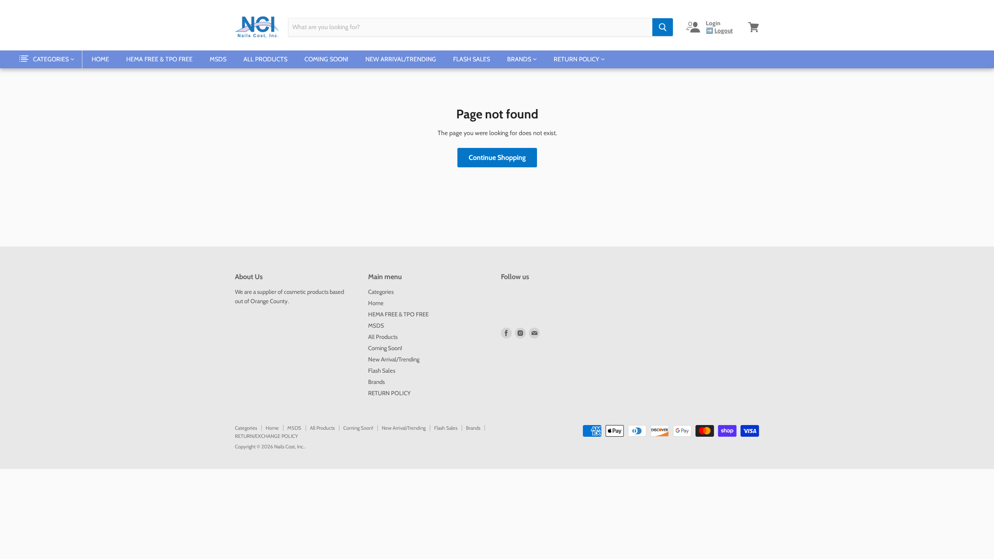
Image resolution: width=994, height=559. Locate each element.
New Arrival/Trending (400, 59)
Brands (520, 59)
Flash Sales (471, 59)
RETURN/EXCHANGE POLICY (266, 436)
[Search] (662, 27)
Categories (51, 59)
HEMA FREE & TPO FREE (159, 59)
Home (100, 59)
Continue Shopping (497, 157)
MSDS (218, 59)
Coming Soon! (326, 59)
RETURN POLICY (577, 59)
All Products (265, 59)
